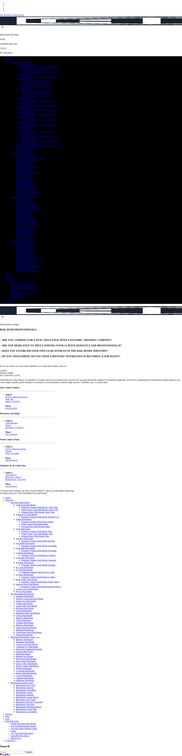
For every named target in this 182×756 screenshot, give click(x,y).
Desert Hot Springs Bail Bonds (29, 209)
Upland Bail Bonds (24, 175)
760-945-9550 (11, 460)
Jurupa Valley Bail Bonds (26, 223)
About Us (9, 60)
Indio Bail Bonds (23, 214)
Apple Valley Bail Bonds (26, 165)
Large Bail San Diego (20, 295)
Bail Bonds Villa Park (25, 264)
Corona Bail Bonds (24, 235)
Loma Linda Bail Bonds (26, 187)
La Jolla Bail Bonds (24, 129)
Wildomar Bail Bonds (25, 240)
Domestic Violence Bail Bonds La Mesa (38, 137)
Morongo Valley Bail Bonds (28, 173)
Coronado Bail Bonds (25, 117)
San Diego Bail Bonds (20, 62)
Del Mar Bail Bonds (24, 98)
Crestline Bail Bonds (24, 182)
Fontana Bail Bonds (24, 163)
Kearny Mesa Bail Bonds (26, 139)
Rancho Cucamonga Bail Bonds (29, 158)
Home (8, 57)
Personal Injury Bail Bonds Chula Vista (37, 72)
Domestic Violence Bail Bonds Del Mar (38, 101)
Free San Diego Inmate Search (23, 286)
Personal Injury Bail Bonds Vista (35, 96)
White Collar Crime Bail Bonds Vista (37, 93)
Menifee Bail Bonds (24, 216)
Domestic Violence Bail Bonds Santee (37, 81)
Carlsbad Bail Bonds (24, 113)
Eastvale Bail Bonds (24, 211)
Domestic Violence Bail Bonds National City (40, 76)
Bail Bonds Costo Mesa (26, 250)
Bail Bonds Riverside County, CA (25, 197)
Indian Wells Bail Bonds (26, 233)
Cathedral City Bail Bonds (27, 206)
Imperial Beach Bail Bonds (27, 144)
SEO (48, 491)
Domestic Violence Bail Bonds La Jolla (37, 132)
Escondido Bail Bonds (25, 103)
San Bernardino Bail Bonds (22, 153)
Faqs (7, 278)
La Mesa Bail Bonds (24, 134)
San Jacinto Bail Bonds (26, 221)
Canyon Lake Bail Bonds (26, 204)
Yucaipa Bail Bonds (24, 194)
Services (8, 274)
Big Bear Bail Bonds (25, 168)
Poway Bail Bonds (24, 151)
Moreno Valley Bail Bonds (27, 226)
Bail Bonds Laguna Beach (27, 257)
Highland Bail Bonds (25, 189)
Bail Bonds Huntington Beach (28, 266)
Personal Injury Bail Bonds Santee (35, 86)
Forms (13, 290)
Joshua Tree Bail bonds (26, 161)
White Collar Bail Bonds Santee (34, 84)
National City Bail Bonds (26, 74)
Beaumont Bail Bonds (25, 201)
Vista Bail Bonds (23, 88)
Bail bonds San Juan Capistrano (29, 262)
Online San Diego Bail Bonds (23, 283)
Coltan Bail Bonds (24, 170)
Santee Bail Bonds (24, 79)
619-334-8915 (11, 486)
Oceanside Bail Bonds (25, 108)
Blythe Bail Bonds (24, 228)
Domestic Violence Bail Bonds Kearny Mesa (40, 141)
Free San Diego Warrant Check (24, 288)
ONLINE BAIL (12, 281)
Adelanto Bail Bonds (25, 156)
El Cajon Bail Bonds (24, 127)
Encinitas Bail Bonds (25, 122)
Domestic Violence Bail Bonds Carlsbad (38, 115)
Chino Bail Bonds (23, 180)
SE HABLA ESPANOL (12, 15)
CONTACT (10, 300)
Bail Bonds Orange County (22, 242)
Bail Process (16, 298)
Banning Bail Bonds (24, 199)
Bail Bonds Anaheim (25, 247)
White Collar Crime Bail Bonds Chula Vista (39, 69)
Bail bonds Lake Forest (26, 259)
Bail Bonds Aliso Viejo (25, 245)
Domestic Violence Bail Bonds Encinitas (38, 125)
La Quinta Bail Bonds (25, 230)
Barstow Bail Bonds (24, 177)
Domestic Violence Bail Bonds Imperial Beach (41, 146)
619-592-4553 (11, 408)
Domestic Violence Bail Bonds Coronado (38, 120)
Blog (7, 276)
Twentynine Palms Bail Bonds (29, 192)
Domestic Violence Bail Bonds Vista (36, 91)
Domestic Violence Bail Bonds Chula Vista (39, 67)
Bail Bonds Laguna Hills (26, 269)
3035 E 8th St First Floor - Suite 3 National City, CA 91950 (15, 477)
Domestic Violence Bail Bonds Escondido (39, 105)
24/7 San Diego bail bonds (22, 293)
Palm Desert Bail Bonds (26, 218)
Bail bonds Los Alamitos (26, 271)
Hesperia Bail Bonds (24, 185)
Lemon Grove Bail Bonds (27, 149)
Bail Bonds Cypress (24, 252)
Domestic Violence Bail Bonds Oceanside (39, 110)
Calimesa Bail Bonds (25, 238)
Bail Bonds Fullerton (25, 254)
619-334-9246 (11, 434)
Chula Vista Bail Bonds (26, 64)
